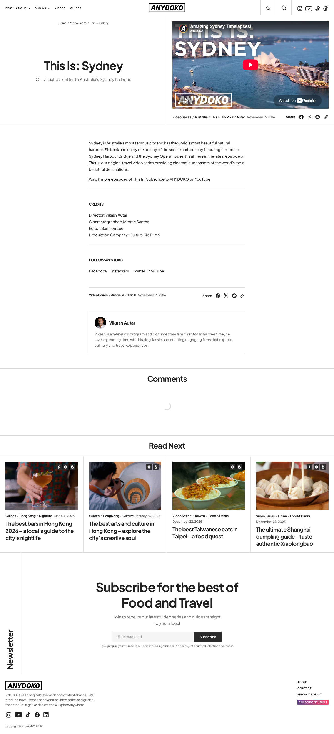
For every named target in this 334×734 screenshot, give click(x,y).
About (302, 682)
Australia (201, 117)
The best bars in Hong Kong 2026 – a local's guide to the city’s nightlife (39, 530)
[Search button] (283, 7)
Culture (128, 516)
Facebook (98, 271)
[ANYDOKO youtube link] (309, 8)
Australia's (116, 143)
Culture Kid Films (145, 234)
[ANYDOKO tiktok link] (318, 8)
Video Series (78, 23)
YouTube (156, 271)
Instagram (120, 271)
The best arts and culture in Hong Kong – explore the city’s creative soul (121, 530)
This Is (215, 117)
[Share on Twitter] (309, 117)
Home (62, 23)
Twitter (139, 271)
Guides (10, 516)
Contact (304, 688)
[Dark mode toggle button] (268, 7)
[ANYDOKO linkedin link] (45, 715)
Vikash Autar (236, 117)
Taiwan (200, 516)
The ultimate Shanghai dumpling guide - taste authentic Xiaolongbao (284, 536)
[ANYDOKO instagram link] (300, 8)
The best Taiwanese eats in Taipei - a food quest (204, 533)
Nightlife (45, 516)
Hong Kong (27, 516)
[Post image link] (41, 486)
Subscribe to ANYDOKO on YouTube (178, 179)
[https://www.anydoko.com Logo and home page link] (167, 7)
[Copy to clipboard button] (325, 117)
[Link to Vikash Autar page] (100, 323)
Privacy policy (309, 694)
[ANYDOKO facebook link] (325, 8)
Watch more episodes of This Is (116, 179)
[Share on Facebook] (302, 117)
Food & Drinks (218, 516)
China (282, 516)
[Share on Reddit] (318, 117)
